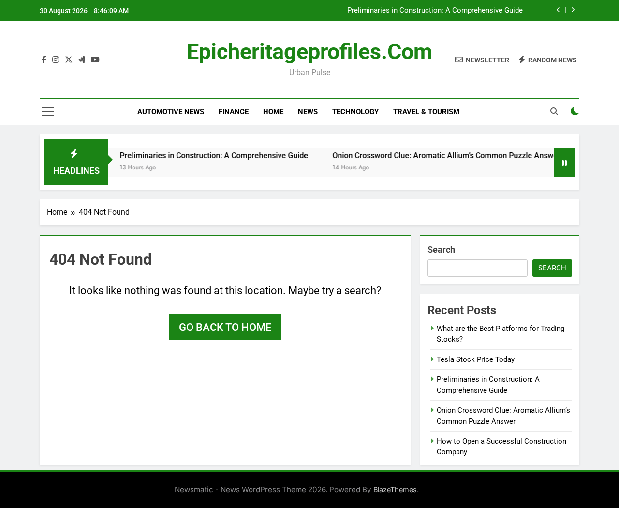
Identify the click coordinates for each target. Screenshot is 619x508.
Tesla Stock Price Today (476, 359)
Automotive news (170, 111)
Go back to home (225, 327)
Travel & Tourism (426, 111)
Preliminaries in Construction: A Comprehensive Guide (435, 11)
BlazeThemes (395, 489)
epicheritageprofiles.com (309, 51)
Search (441, 249)
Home (273, 111)
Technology (355, 111)
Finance (234, 111)
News (308, 111)
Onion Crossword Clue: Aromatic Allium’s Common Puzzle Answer (438, 155)
